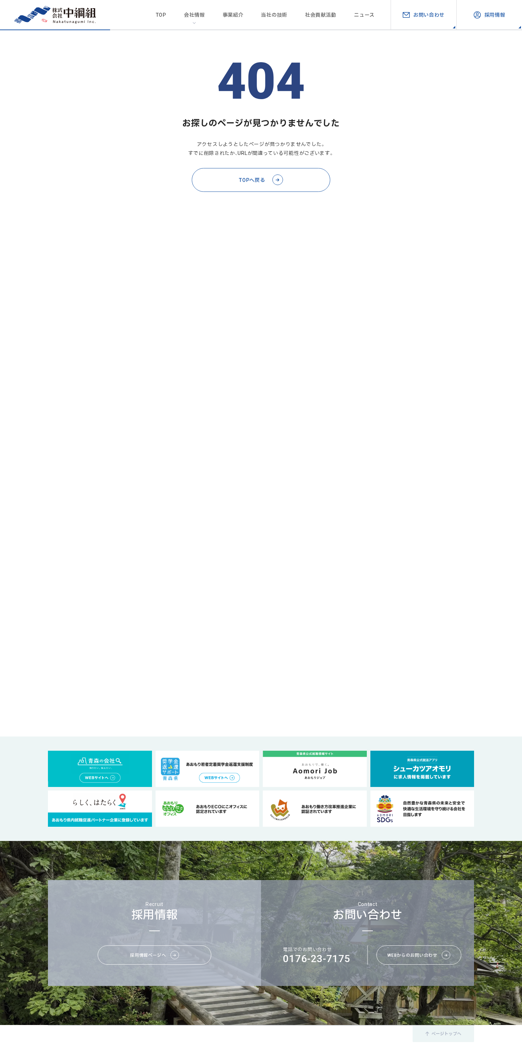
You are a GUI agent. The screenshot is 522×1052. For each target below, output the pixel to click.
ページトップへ (446, 1033)
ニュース (364, 14)
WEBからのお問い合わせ (412, 955)
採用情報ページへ (148, 955)
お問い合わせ (429, 14)
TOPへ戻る (252, 179)
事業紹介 (233, 14)
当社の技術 (274, 14)
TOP (161, 14)
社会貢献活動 (320, 14)
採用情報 (494, 14)
